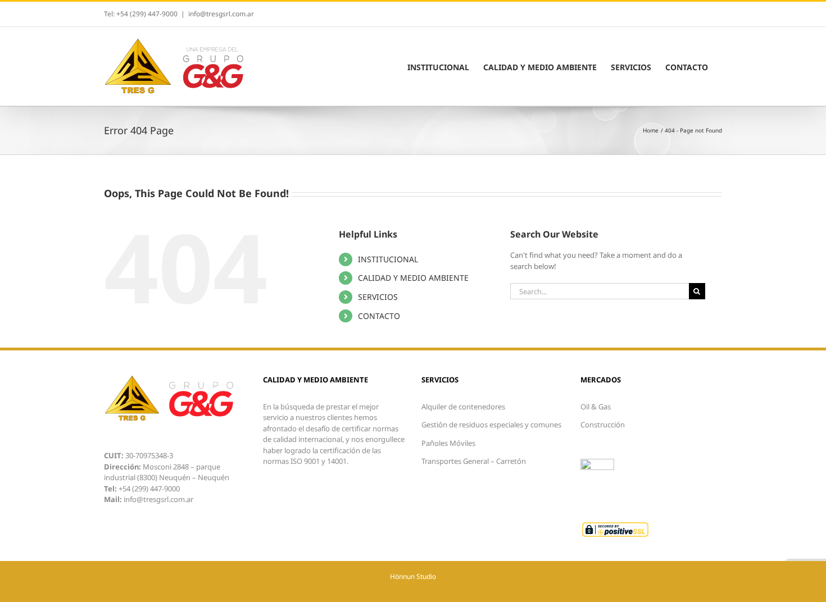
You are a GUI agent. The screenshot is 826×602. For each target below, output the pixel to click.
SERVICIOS (378, 296)
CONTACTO (379, 316)
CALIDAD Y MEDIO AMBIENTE (413, 277)
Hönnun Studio (413, 576)
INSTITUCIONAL (388, 259)
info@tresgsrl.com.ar (221, 14)
